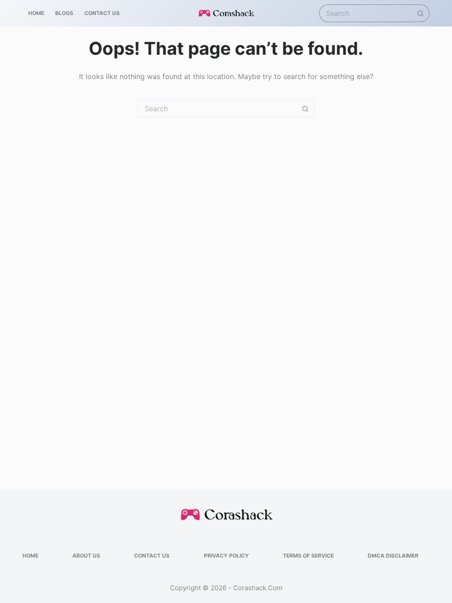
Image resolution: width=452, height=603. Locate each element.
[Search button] (420, 13)
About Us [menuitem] (86, 555)
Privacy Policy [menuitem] (226, 555)
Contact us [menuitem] (102, 13)
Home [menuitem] (36, 13)
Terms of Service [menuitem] (308, 555)
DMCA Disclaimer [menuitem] (393, 555)
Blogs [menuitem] (64, 13)
